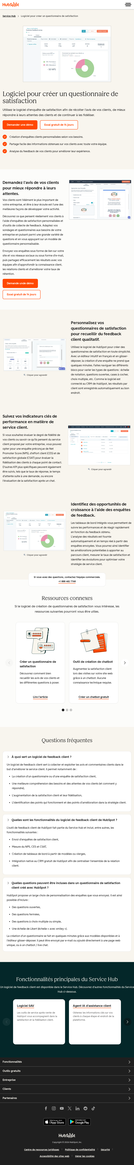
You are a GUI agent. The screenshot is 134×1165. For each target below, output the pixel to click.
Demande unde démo (20, 283)
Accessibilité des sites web (54, 1156)
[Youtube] (61, 1109)
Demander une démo (20, 124)
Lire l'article (40, 697)
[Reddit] (85, 1109)
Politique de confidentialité (80, 1149)
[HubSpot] (11, 4)
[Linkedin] (77, 1109)
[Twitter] (69, 1109)
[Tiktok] (93, 1109)
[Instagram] (53, 1109)
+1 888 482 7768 (67, 581)
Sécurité (105, 1149)
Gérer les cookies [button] (84, 1156)
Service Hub (9, 16)
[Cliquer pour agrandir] (100, 200)
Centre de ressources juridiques (41, 1149)
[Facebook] (46, 1109)
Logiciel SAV (25, 1006)
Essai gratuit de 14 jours (59, 124)
